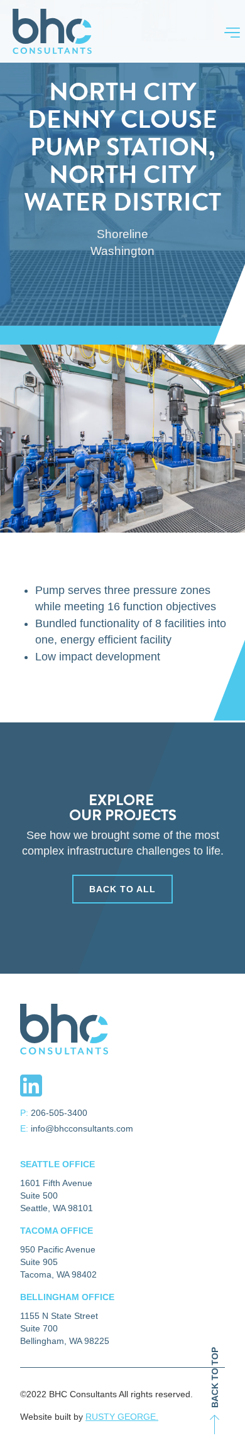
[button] (226, 31)
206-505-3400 (59, 1113)
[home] (49, 31)
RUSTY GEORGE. (121, 1417)
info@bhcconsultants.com (82, 1128)
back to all (122, 889)
